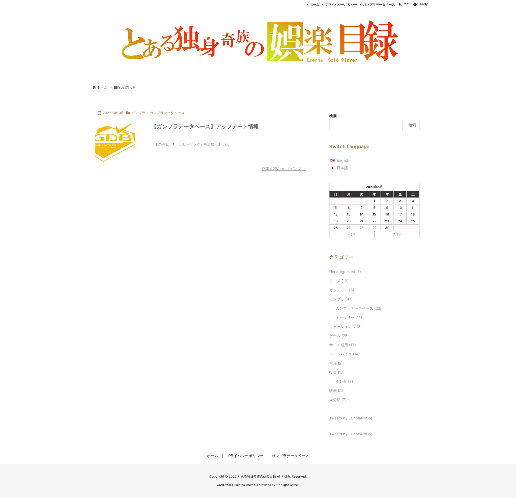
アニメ (339, 280)
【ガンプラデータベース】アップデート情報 (205, 126)
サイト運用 (342, 344)
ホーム (314, 4)
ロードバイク (344, 354)
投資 (337, 372)
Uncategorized (345, 271)
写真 (336, 363)
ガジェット (341, 290)
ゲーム (339, 335)
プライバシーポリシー (341, 4)
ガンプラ (138, 113)
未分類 (337, 399)
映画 (336, 390)
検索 (333, 115)
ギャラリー (349, 317)
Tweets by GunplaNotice (350, 418)
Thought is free (287, 485)
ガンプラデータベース (379, 4)
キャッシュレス (345, 326)
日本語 (342, 167)
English (343, 160)
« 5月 (352, 234)
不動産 (344, 381)
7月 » (397, 234)
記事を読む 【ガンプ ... (284, 168)
